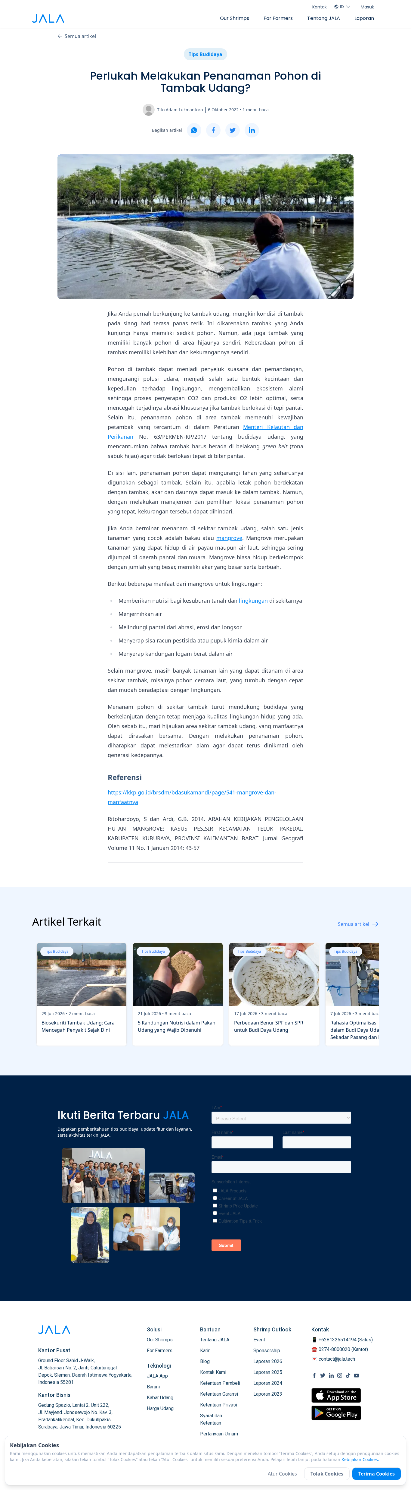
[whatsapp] (194, 130)
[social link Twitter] (323, 1375)
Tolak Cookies (327, 1473)
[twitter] (232, 130)
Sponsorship (266, 1350)
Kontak (319, 7)
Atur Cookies (282, 1473)
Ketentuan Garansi (219, 1394)
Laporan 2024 (267, 1383)
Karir (205, 1350)
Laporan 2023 (267, 1394)
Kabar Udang (160, 1397)
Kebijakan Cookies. (360, 1459)
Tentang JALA (323, 18)
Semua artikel (80, 36)
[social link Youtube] (357, 1375)
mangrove (229, 537)
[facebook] (213, 130)
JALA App (157, 1376)
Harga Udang (160, 1408)
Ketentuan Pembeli (220, 1383)
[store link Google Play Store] (336, 1412)
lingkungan (253, 600)
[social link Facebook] (314, 1375)
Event (259, 1340)
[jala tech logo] (48, 18)
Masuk (367, 7)
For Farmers (278, 18)
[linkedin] (252, 130)
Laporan (364, 18)
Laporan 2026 (267, 1361)
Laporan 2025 (267, 1372)
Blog (205, 1361)
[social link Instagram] (340, 1375)
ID (342, 7)
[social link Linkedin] (331, 1375)
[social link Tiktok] (348, 1375)
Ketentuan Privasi (218, 1405)
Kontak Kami (213, 1372)
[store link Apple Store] (336, 1395)
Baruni (153, 1387)
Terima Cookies (376, 1473)
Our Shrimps (234, 18)
